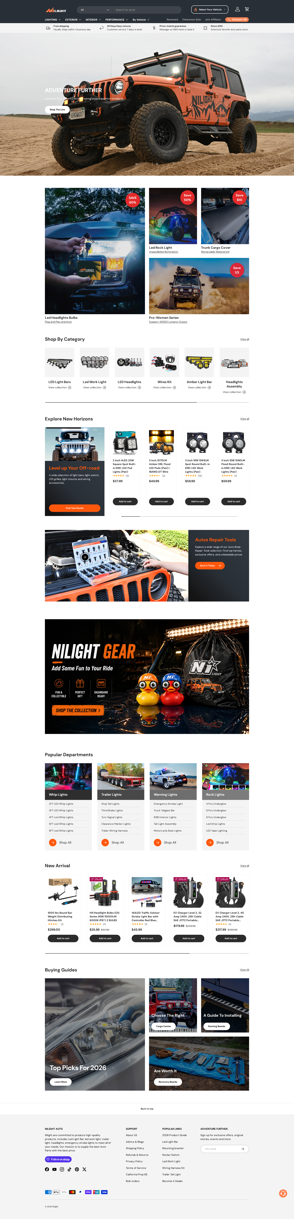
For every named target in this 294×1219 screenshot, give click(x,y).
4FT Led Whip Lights (61, 817)
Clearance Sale (191, 19)
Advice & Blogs (135, 1142)
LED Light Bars (59, 382)
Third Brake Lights (112, 810)
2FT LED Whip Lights (61, 804)
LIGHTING (51, 19)
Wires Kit (165, 382)
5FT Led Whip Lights (61, 824)
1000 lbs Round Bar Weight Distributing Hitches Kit (60, 916)
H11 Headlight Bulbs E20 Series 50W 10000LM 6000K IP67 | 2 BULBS (104, 916)
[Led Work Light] (94, 362)
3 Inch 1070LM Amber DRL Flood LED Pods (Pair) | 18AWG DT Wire (159, 466)
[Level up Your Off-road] (74, 444)
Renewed (172, 19)
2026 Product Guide (174, 1135)
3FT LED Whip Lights (61, 810)
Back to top (147, 1108)
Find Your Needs (75, 508)
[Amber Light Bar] (199, 362)
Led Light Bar (170, 1142)
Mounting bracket (173, 1148)
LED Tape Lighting (216, 830)
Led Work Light (94, 382)
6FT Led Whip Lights (61, 830)
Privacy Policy (134, 1161)
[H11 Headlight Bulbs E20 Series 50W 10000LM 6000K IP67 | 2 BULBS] (105, 892)
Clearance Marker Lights (116, 824)
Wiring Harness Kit (173, 1168)
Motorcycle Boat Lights (168, 830)
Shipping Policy (135, 1148)
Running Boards (216, 1026)
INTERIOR (91, 19)
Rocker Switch (170, 1155)
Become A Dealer (172, 1181)
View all (244, 339)
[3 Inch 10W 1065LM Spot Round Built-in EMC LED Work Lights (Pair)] (197, 442)
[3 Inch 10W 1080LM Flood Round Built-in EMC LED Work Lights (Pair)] (233, 442)
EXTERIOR (71, 19)
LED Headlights (129, 382)
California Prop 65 (136, 1174)
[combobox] (129, 10)
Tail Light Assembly (165, 824)
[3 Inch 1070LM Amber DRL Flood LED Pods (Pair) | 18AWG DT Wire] (161, 442)
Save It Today (207, 565)
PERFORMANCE (114, 19)
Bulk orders (133, 1181)
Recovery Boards (168, 1081)
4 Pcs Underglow (216, 804)
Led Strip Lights (215, 824)
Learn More (61, 1081)
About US (131, 1135)
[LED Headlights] (129, 362)
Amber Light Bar (199, 382)
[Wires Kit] (164, 362)
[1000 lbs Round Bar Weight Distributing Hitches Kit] (63, 892)
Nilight (55, 1206)
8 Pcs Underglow (216, 817)
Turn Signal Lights (111, 817)
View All (244, 969)
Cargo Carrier (163, 1026)
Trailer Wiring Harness (114, 830)
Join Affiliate (213, 19)
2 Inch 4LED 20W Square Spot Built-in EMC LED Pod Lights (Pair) (124, 466)
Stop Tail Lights (110, 804)
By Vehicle (139, 19)
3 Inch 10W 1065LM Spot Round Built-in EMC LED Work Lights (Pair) (197, 466)
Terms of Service (136, 1168)
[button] (247, 9)
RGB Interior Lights (165, 817)
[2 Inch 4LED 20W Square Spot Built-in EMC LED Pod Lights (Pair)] (125, 442)
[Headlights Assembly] (234, 362)
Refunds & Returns (137, 1155)
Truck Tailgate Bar (164, 810)
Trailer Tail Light (171, 1174)
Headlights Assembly (234, 384)
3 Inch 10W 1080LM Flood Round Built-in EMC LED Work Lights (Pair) (233, 466)
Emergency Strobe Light (168, 804)
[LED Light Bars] (59, 362)
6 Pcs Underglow (216, 810)
